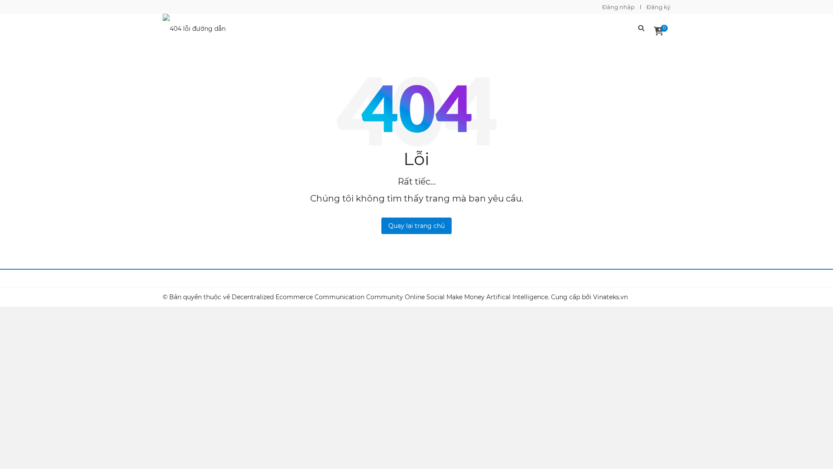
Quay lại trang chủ (416, 226)
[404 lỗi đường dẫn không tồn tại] (199, 27)
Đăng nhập (618, 7)
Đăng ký (658, 7)
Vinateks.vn (610, 297)
